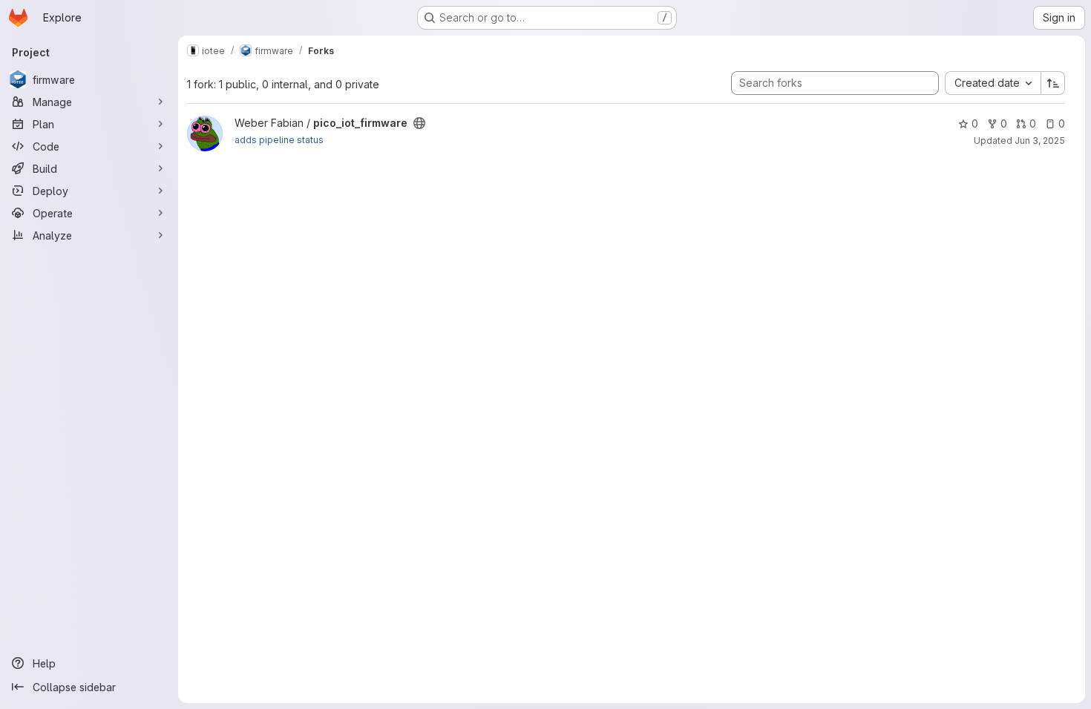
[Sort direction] (1053, 83)
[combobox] (993, 83)
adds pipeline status (279, 139)
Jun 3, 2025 (1040, 140)
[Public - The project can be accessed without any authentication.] (419, 123)
